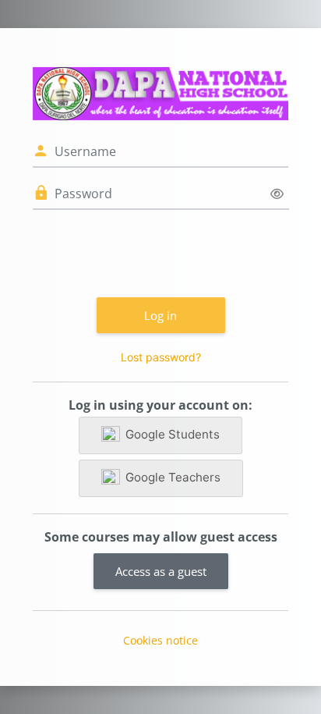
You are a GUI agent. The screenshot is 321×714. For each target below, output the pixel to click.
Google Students (172, 434)
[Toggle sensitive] (277, 194)
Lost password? (161, 357)
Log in (160, 315)
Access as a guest (160, 571)
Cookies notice (160, 640)
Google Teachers (172, 477)
